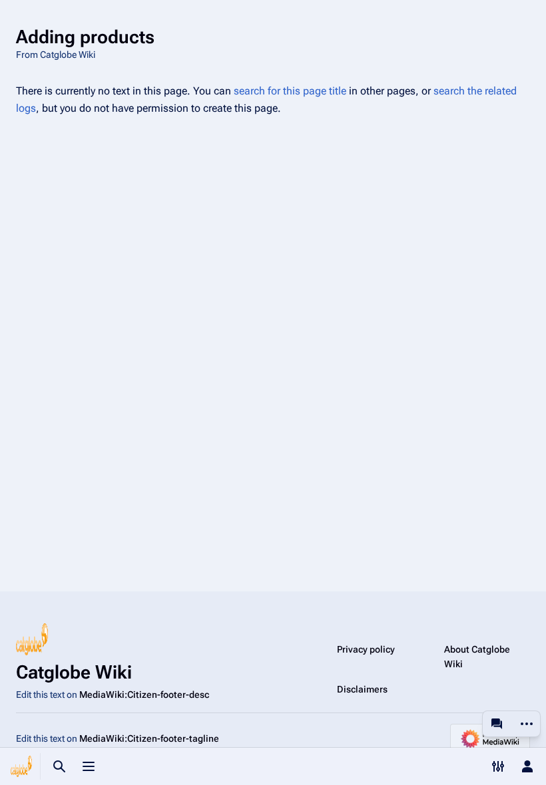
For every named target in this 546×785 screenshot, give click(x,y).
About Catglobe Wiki (477, 656)
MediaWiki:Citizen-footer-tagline (149, 738)
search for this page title (290, 90)
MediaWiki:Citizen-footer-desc (144, 694)
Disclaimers (362, 689)
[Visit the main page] (21, 766)
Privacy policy (366, 649)
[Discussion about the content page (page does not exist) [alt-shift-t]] (497, 723)
